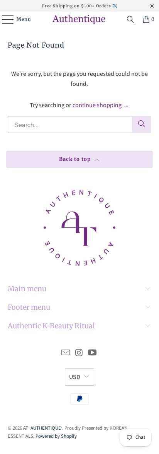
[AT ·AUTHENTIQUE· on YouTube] (92, 353)
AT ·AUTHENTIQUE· (42, 428)
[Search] (130, 19)
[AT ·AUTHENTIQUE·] (79, 19)
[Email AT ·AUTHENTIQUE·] (65, 353)
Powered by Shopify (56, 436)
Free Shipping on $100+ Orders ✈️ (79, 6)
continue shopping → (101, 105)
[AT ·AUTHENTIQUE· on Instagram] (79, 353)
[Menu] (4, 19)
